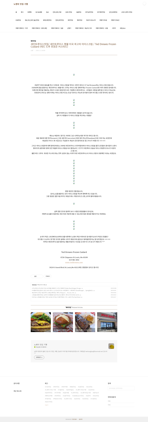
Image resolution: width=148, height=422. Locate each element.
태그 (22, 12)
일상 (47, 12)
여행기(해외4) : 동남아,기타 (83, 28)
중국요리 (96, 393)
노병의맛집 (75, 393)
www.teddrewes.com (74, 262)
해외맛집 (79, 20)
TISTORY (74, 419)
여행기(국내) (103, 20)
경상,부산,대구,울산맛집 (32, 20)
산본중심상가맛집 (78, 396)
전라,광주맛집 (59, 20)
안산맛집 (89, 387)
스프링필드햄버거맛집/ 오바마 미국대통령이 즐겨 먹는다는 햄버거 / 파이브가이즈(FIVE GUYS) (55, 295)
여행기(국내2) (115, 20)
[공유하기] (38, 276)
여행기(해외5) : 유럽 (102, 28)
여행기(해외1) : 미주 (22, 28)
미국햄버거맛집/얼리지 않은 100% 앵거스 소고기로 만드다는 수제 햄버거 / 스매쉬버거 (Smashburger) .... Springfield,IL (62, 290)
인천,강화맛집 (113, 12)
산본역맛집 (67, 396)
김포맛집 (91, 390)
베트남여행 (49, 396)
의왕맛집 (48, 399)
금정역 (89, 396)
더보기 (46, 405)
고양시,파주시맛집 (126, 12)
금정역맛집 (49, 393)
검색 (132, 388)
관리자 (80, 419)
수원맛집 (94, 399)
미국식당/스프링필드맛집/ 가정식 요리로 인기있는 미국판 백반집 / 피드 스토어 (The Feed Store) (56, 297)
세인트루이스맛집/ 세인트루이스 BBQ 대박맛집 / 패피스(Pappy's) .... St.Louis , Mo (53, 292)
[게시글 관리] (41, 276)
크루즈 (114, 28)
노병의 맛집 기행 (21, 4)
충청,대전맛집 (47, 20)
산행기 (69, 28)
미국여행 (58, 393)
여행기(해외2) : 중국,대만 (39, 28)
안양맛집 (85, 399)
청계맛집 (58, 396)
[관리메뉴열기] (144, 3)
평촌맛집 (73, 387)
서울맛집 (78, 12)
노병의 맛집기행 (81, 390)
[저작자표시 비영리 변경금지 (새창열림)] (54, 276)
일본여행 (66, 393)
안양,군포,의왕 (57, 12)
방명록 (30, 12)
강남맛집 (96, 396)
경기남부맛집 (89, 12)
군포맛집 (77, 399)
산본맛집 (81, 387)
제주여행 (65, 387)
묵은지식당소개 (90, 20)
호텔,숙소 (123, 28)
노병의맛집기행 (86, 393)
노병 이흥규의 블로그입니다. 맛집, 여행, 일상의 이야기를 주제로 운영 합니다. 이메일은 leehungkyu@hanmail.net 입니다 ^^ (70, 352)
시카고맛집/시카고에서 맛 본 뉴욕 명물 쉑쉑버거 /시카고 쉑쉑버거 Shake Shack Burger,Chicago (56, 288)
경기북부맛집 (101, 12)
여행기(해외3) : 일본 (57, 28)
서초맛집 (48, 387)
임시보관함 (39, 12)
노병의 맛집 (68, 399)
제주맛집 (70, 20)
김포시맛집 (68, 12)
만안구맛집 (49, 402)
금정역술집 (70, 390)
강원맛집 (18, 20)
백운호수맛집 (58, 399)
